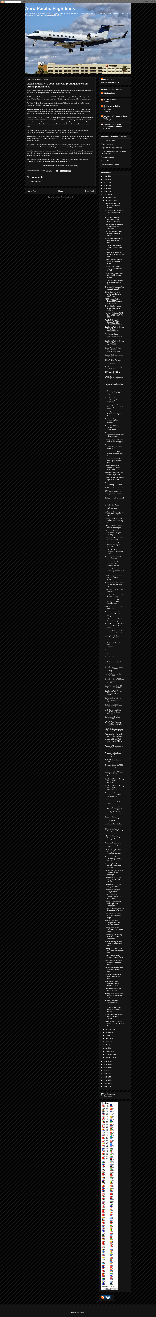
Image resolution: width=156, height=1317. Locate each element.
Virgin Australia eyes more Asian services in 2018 (114, 910)
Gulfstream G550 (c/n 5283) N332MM (113, 886)
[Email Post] (57, 171)
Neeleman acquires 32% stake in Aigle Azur (114, 473)
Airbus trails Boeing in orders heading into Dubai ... (113, 845)
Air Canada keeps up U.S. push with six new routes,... (114, 240)
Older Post (89, 191)
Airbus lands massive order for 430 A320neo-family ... (114, 614)
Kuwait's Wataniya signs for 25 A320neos (113, 675)
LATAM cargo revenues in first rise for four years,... (114, 578)
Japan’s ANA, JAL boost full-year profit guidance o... (114, 1023)
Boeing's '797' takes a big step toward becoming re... (114, 521)
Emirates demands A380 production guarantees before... (114, 767)
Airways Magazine (107, 157)
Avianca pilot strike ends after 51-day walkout (114, 735)
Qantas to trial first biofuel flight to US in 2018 (114, 479)
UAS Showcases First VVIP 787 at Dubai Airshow (113, 712)
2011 (105, 1077)
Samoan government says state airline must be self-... (114, 652)
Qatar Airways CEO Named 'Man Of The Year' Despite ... (113, 897)
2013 (106, 1071)
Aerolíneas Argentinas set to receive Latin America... (114, 421)
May (107, 1045)
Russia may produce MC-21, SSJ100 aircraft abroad (114, 275)
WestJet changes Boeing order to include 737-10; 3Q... (114, 1016)
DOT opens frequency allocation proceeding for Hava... (113, 493)
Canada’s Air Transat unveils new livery (112, 658)
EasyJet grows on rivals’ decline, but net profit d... (113, 414)
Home (60, 191)
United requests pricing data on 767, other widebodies (113, 937)
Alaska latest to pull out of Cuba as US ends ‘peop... (114, 626)
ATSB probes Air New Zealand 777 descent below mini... (113, 301)
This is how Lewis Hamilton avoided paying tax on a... (112, 983)
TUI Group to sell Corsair (114, 488)
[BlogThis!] (63, 171)
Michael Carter (109, 79)
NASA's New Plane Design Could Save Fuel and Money (113, 923)
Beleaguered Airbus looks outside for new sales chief (114, 995)
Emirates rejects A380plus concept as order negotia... (114, 681)
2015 (106, 1064)
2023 (106, 176)
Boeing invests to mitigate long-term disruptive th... (114, 282)
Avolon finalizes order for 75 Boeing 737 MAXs (114, 484)
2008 (106, 1086)
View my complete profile (110, 82)
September (110, 1032)
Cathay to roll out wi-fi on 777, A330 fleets (114, 539)
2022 (106, 179)
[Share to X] (66, 171)
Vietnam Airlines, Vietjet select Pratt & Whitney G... (114, 741)
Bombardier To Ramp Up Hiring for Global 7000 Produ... (114, 552)
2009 (106, 1083)
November (110, 201)
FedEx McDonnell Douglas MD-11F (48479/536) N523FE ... (114, 322)
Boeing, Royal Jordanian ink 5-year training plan (114, 441)
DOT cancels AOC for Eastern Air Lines (113, 373)
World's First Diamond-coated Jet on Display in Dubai (114, 724)
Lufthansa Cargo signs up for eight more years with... (114, 514)
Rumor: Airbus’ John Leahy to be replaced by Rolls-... (113, 268)
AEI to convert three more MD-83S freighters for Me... (114, 585)
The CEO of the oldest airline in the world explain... (113, 308)
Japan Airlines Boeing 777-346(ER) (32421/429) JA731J (113, 350)
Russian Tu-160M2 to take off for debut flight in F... (114, 454)
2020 (106, 185)
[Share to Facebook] (68, 171)
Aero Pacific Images (108, 140)
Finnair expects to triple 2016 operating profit (113, 808)
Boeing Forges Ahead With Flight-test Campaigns (113, 904)
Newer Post (31, 191)
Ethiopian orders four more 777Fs (112, 718)
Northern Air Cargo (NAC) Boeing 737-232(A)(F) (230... (114, 315)
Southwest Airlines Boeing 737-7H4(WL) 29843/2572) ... (114, 781)
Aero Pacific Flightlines (50, 8)
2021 (106, 182)
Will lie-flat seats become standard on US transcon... (114, 379)
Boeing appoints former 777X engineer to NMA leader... (114, 407)
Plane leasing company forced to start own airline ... (113, 261)
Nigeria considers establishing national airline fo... (113, 447)
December (110, 198)
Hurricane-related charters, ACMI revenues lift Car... (112, 564)
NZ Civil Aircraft (109, 100)
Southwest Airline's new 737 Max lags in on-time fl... (113, 693)
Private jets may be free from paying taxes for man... (113, 461)
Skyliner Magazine (107, 161)
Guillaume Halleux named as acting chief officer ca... (114, 500)
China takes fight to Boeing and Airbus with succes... (114, 831)
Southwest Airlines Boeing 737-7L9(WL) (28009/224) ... (114, 343)
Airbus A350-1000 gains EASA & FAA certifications (113, 428)
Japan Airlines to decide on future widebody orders (113, 963)
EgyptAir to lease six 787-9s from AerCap (114, 596)
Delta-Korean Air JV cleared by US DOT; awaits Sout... (113, 467)
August (108, 1035)
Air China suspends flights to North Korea (114, 368)
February (109, 1054)
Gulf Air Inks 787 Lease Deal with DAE (113, 706)
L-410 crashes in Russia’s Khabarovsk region (114, 620)
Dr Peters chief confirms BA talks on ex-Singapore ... (113, 645)
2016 (106, 1061)
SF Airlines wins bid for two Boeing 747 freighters (113, 400)
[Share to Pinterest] (70, 171)
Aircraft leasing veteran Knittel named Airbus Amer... (113, 944)
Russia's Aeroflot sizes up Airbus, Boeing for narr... (114, 976)
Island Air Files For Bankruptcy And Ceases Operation (114, 838)
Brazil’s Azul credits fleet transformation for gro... (114, 825)
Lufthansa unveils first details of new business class (114, 254)
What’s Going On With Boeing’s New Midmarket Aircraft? (113, 852)
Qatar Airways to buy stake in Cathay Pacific (114, 957)
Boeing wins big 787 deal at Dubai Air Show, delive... (114, 774)
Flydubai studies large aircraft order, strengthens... (113, 755)
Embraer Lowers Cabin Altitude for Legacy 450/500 (113, 545)
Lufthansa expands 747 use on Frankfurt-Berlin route (114, 393)
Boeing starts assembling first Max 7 (114, 356)
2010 (106, 1080)
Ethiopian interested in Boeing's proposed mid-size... (114, 700)
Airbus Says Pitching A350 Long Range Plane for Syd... (114, 212)
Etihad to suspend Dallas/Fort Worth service (112, 1002)
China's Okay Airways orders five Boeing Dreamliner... (113, 362)
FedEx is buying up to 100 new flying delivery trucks (114, 233)
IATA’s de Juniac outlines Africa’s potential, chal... (114, 730)
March (108, 1051)
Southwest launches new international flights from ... (114, 969)
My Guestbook (106, 1096)
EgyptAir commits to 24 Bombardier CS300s (113, 687)
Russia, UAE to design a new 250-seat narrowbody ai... (114, 748)
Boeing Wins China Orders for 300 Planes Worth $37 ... (114, 930)
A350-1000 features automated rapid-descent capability (112, 219)
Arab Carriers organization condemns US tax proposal (114, 435)
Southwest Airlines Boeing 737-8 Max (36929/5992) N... (114, 329)
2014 (106, 1067)
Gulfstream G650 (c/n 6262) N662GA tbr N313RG (113, 880)
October (109, 1029)
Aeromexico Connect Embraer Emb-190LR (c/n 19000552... (113, 795)
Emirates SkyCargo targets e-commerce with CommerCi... (113, 507)
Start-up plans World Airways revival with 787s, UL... (113, 866)
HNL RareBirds (109, 93)
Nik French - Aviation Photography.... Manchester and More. (114, 108)
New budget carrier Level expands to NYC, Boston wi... (114, 226)
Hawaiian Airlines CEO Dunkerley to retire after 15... (114, 571)
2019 (106, 188)
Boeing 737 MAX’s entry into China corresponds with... (114, 950)
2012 (106, 1074)
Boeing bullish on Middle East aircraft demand (114, 632)
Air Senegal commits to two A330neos (113, 558)
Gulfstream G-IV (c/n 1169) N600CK (112, 891)
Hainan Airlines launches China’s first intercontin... (114, 386)
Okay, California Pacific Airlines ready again (113, 527)
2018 (106, 192)
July (107, 1039)
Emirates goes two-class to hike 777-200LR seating (114, 669)
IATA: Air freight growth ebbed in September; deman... (113, 1009)
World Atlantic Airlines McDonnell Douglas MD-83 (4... (113, 533)
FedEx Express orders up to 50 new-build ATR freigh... (114, 916)
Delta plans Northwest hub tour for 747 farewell (113, 638)
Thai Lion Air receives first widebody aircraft (114, 288)
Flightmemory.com (107, 144)
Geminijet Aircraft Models (110, 165)
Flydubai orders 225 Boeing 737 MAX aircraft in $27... (112, 602)
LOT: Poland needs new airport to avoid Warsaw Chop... (114, 802)
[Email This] (61, 171)
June (108, 1042)
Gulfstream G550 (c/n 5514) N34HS (113, 989)
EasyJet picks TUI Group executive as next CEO (114, 813)
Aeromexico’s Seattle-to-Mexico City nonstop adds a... (114, 859)
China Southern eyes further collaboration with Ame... (113, 294)
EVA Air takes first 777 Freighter (113, 663)
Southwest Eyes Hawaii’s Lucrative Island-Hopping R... (114, 873)
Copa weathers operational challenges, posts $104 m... (114, 819)
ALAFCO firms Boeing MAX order (113, 761)
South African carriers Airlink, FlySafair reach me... (114, 247)
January (109, 1057)
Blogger (81, 1312)
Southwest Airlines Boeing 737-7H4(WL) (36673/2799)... (114, 788)
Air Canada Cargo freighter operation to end (113, 336)
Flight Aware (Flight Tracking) (111, 148)
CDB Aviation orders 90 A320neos (113, 608)
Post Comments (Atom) (65, 197)
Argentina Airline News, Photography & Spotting (112, 125)
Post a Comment (35, 181)
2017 (106, 195)
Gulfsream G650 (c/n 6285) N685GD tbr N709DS (112, 205)
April (107, 1048)
